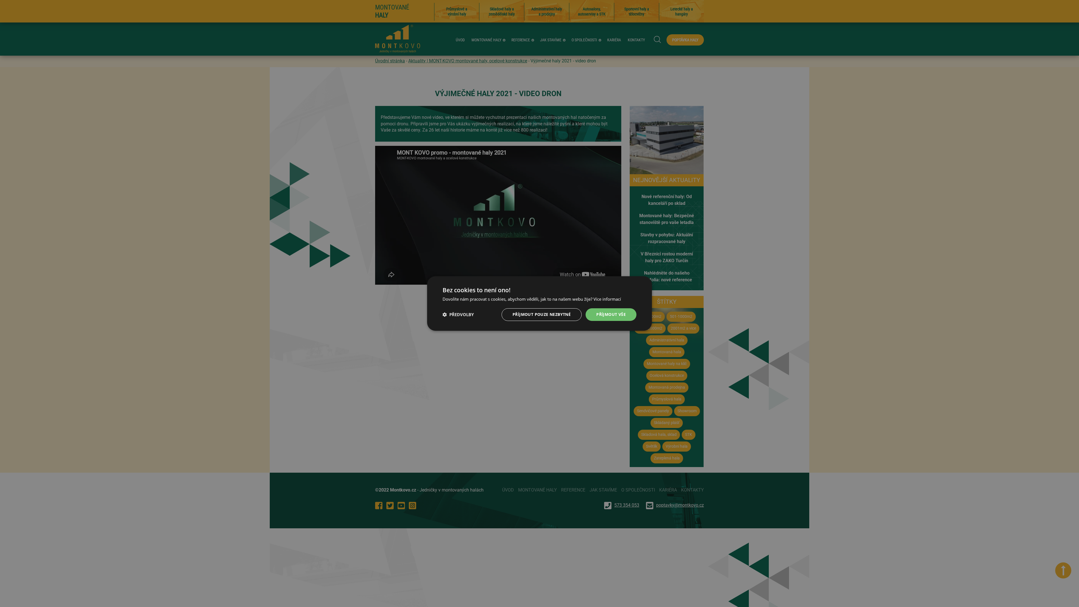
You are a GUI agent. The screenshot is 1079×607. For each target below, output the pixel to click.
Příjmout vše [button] (611, 314)
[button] (458, 314)
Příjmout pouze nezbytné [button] (542, 314)
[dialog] (539, 303)
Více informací (607, 299)
